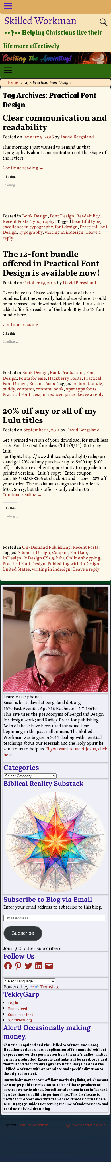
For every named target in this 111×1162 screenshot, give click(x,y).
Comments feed (20, 1014)
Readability (88, 216)
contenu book (50, 389)
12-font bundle (87, 384)
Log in (13, 1002)
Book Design (35, 216)
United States (16, 569)
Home (12, 83)
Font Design (62, 216)
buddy (9, 389)
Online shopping (83, 558)
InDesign (12, 558)
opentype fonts (81, 389)
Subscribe (22, 933)
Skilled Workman (40, 20)
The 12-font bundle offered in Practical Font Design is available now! (51, 264)
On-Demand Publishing (46, 547)
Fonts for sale (32, 378)
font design (66, 227)
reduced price (61, 395)
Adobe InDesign (33, 553)
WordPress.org (20, 1019)
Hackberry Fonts (65, 378)
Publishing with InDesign (73, 564)
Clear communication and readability (55, 123)
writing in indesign (64, 232)
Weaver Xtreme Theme (89, 1125)
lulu (60, 558)
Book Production (67, 373)
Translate (50, 987)
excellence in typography (28, 227)
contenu (25, 389)
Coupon (60, 553)
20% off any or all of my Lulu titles (50, 416)
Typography (42, 222)
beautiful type (86, 222)
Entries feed (17, 1008)
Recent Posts (15, 222)
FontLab (78, 553)
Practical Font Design (24, 395)
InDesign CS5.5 (38, 558)
